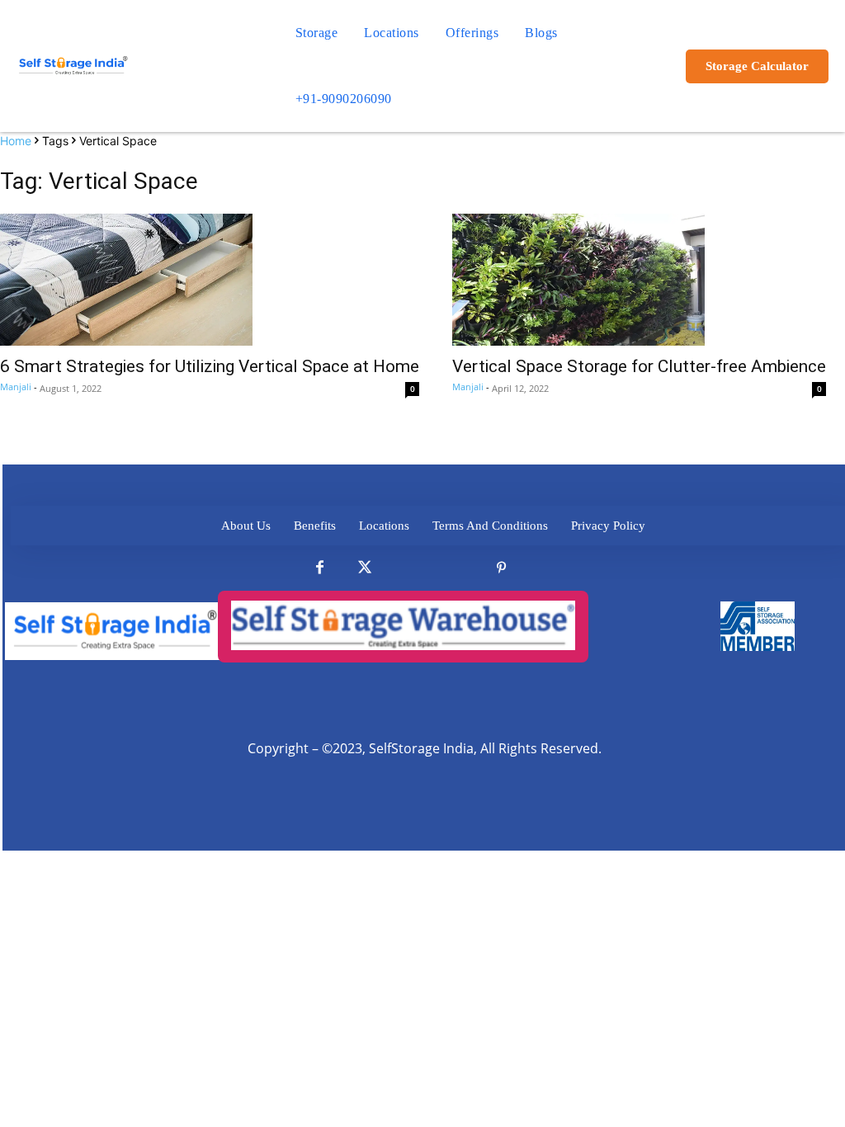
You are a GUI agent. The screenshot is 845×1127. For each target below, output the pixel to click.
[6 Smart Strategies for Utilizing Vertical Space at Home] (209, 280)
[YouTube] (546, 568)
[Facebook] (319, 568)
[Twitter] (365, 568)
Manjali (15, 386)
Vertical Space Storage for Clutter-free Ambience (639, 366)
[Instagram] (455, 568)
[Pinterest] (501, 568)
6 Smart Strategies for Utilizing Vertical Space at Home (209, 366)
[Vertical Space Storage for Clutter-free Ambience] (639, 280)
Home (15, 141)
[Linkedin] (410, 568)
